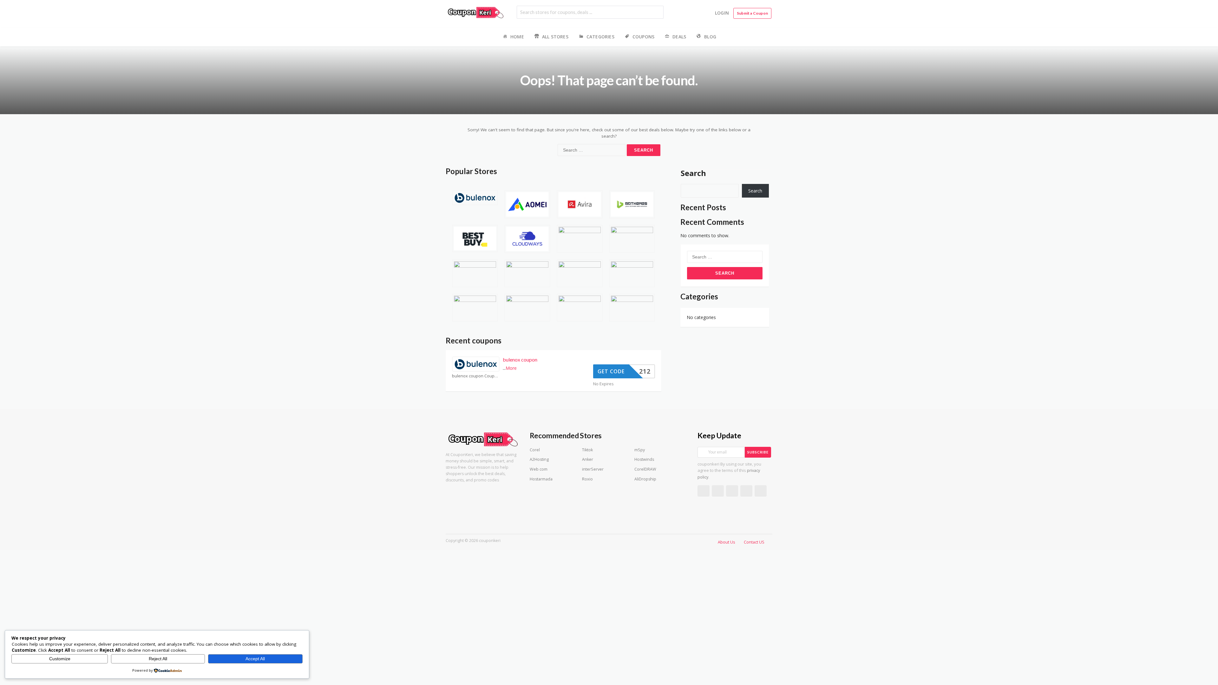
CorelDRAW (645, 469)
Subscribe (758, 452)
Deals (679, 37)
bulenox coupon (520, 359)
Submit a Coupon (752, 13)
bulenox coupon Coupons (476, 376)
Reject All (158, 658)
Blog (710, 37)
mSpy (639, 450)
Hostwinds (644, 459)
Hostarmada (541, 479)
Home (517, 37)
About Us (726, 542)
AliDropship (645, 479)
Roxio (587, 479)
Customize (59, 658)
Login (722, 13)
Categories (600, 37)
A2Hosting (539, 459)
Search (693, 173)
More (511, 368)
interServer (593, 469)
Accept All (255, 658)
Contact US (754, 542)
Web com (538, 469)
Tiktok (587, 450)
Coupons (643, 37)
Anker (587, 459)
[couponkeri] (476, 12)
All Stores (555, 37)
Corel (535, 450)
